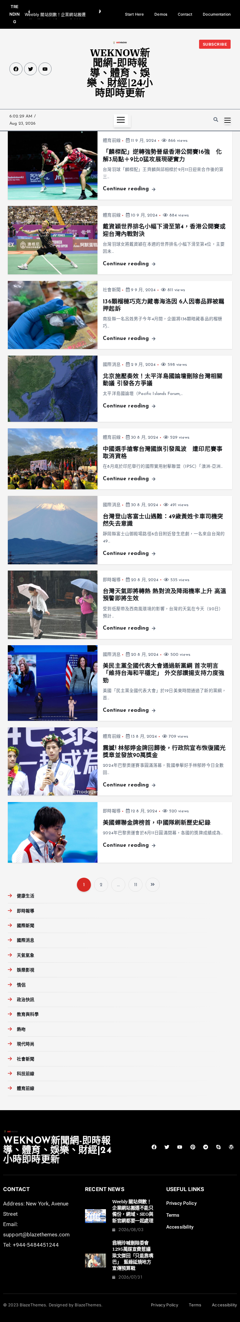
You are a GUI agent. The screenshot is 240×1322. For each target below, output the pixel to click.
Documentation (217, 14)
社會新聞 (112, 290)
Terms (173, 1215)
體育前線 (112, 140)
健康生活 (25, 896)
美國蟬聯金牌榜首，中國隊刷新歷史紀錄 (156, 823)
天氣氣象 (25, 956)
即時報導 (112, 580)
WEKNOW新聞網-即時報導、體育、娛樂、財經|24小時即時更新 (120, 72)
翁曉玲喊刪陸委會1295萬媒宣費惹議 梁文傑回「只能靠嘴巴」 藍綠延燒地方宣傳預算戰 (133, 1255)
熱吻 (21, 1030)
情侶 (21, 985)
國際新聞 (25, 926)
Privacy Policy (181, 1203)
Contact (185, 14)
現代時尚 (25, 1044)
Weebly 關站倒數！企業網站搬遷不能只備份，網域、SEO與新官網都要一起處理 (132, 1211)
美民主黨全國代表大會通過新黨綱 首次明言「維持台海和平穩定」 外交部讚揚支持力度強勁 (163, 673)
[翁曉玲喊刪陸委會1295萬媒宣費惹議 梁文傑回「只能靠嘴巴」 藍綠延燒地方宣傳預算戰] (95, 1261)
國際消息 (112, 364)
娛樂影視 (25, 970)
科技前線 (25, 1074)
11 (135, 885)
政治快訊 (25, 1000)
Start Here (134, 14)
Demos (160, 14)
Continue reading (127, 189)
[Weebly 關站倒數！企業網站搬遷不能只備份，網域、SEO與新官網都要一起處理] (95, 1216)
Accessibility (180, 1227)
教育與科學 (28, 1015)
